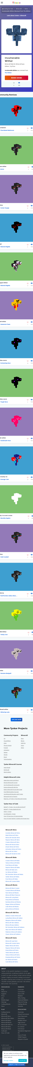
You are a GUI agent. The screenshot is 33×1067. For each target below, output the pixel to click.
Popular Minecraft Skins (13, 840)
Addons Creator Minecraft (13, 916)
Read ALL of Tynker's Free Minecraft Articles (15, 799)
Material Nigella (5, 247)
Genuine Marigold (6, 673)
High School (21, 1022)
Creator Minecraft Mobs (13, 860)
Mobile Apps (5, 1000)
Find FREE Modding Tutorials (11, 792)
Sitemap (3, 1002)
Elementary (21, 1018)
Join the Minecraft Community (12, 785)
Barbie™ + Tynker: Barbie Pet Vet (12, 809)
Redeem (20, 996)
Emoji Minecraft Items (12, 950)
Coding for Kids (8, 9)
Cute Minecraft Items (12, 962)
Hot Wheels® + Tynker (10, 814)
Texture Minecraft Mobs (13, 863)
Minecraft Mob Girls (11, 870)
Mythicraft (6, 770)
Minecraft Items (6, 1027)
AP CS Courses (22, 1024)
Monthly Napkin (5, 518)
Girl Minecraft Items (11, 959)
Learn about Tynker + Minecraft (16, 15)
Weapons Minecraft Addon (13, 920)
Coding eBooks (5, 1004)
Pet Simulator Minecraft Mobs (14, 874)
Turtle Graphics (8, 759)
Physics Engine (7, 745)
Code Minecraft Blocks (12, 906)
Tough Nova (4, 402)
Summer (20, 1006)
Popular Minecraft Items (13, 948)
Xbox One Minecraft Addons (14, 929)
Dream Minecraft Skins (12, 847)
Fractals (6, 748)
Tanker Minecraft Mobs (12, 877)
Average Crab (5, 479)
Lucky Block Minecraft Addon (14, 918)
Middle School (22, 1020)
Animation (6, 750)
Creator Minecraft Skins (12, 842)
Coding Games (5, 1012)
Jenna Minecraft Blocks (12, 909)
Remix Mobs (16, 78)
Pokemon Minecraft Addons (14, 932)
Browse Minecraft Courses (10, 782)
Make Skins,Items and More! (11, 780)
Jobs (2, 998)
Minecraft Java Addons (12, 925)
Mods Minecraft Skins (12, 835)
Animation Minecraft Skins (13, 849)
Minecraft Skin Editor (7, 1018)
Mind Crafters (7, 772)
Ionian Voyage (5, 208)
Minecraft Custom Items (13, 943)
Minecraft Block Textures (13, 895)
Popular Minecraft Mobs (13, 867)
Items (22, 745)
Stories (5, 754)
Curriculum (21, 991)
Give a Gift (21, 994)
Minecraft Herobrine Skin (13, 854)
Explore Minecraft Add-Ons (11, 787)
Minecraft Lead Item (11, 941)
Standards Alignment (24, 1031)
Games (5, 752)
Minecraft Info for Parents (10, 796)
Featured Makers (23, 1000)
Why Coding (21, 998)
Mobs (26, 9)
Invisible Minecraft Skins (13, 833)
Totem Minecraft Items (12, 952)
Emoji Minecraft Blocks (12, 899)
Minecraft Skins (6, 1016)
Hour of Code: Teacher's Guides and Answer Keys (16, 818)
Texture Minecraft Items (13, 955)
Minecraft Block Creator (12, 888)
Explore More (16, 719)
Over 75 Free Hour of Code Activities (13, 816)
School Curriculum (23, 1014)
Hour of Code (5, 1033)
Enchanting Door (6, 363)
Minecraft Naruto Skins (12, 844)
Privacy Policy (6, 1048)
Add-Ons (23, 743)
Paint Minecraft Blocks (12, 893)
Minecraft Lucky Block (12, 897)
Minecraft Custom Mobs (13, 881)
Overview (21, 989)
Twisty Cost (4, 634)
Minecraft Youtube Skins (13, 837)
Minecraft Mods (6, 1029)
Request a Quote (23, 1039)
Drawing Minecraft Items (13, 957)
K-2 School (21, 1027)
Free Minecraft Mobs (12, 879)
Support (3, 994)
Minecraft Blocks (6, 1022)
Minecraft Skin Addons (12, 922)
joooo (2, 169)
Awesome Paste (5, 324)
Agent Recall (7, 767)
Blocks (22, 741)
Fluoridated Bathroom (7, 130)
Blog (2, 989)
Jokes (5, 743)
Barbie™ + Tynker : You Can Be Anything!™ (15, 807)
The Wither (8, 73)
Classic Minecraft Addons (13, 934)
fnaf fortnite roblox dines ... (9, 596)
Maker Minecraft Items (12, 945)
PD (19, 1033)
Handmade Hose (6, 440)
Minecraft (19, 9)
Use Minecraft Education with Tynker (13, 794)
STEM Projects (22, 1037)
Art (4, 738)
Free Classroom (22, 1016)
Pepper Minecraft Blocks (13, 904)
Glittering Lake (5, 712)
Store (2, 1006)
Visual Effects (7, 741)
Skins (22, 738)
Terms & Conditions (7, 1047)
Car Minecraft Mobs (11, 872)
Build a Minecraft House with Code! (13, 789)
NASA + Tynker (7, 811)
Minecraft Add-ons (7, 1024)
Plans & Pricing (22, 1002)
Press (3, 996)
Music (5, 757)
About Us (4, 991)
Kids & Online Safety (7, 1050)
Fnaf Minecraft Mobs (12, 865)
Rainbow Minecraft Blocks (13, 902)
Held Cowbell (5, 557)
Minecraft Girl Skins (11, 851)
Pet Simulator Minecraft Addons (15, 927)
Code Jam (4, 1031)
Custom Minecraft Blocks (13, 890)
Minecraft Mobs (6, 1020)
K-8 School (21, 1029)
